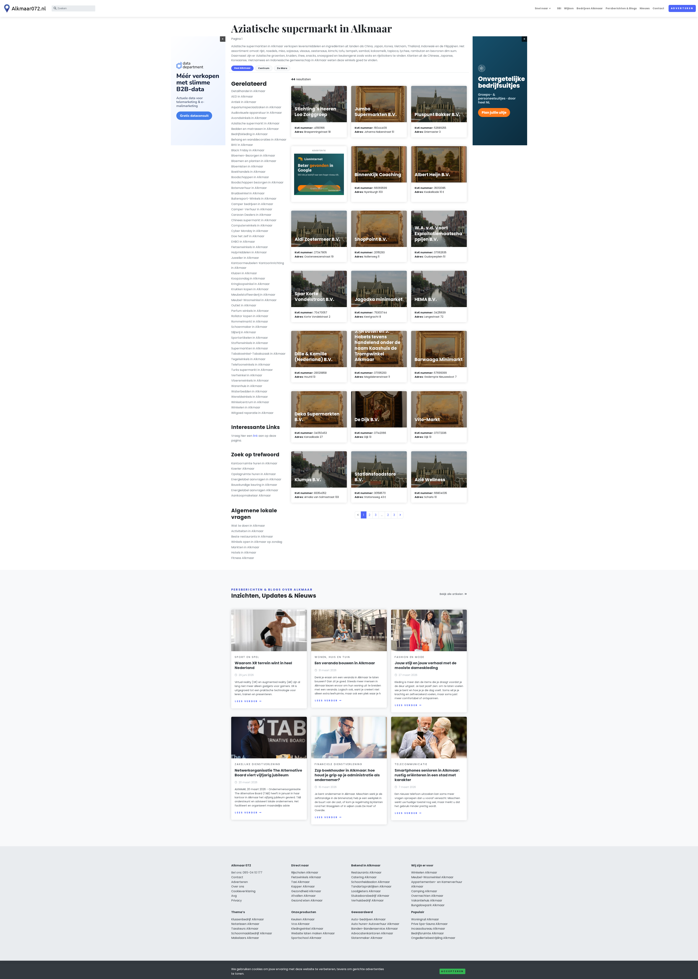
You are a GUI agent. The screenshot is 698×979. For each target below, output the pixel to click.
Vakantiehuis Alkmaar (426, 900)
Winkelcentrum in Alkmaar (250, 402)
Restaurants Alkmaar (366, 872)
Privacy (236, 900)
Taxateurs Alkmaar (244, 929)
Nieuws (645, 8)
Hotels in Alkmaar (243, 552)
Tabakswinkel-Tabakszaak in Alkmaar (258, 354)
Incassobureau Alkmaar (428, 929)
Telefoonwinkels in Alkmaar (250, 364)
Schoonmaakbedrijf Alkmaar (251, 933)
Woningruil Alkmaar (425, 919)
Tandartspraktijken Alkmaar (371, 886)
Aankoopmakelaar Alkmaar (251, 495)
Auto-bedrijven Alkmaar (368, 919)
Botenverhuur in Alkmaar (249, 188)
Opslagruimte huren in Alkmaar (253, 474)
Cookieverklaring (243, 891)
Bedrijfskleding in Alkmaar (249, 134)
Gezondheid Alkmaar (306, 891)
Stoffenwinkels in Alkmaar (249, 343)
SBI (559, 8)
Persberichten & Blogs (621, 8)
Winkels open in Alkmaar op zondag (256, 542)
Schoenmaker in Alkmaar (249, 327)
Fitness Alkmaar (242, 558)
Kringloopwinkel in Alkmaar (250, 284)
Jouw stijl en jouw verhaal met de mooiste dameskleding (425, 665)
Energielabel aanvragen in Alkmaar (256, 479)
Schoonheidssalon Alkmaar (370, 882)
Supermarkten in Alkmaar (249, 348)
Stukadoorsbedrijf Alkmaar (370, 896)
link (255, 436)
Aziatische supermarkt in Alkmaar (255, 123)
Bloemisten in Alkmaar (247, 166)
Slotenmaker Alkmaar (367, 938)
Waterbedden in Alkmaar (249, 391)
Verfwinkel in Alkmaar (246, 375)
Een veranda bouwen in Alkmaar (345, 663)
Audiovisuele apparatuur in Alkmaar (256, 113)
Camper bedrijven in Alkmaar (252, 204)
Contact (658, 8)
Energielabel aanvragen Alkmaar (254, 490)
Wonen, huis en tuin (332, 657)
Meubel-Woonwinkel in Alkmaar (254, 300)
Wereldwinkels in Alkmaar (249, 397)
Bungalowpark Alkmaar (428, 905)
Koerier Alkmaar (242, 469)
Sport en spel (247, 657)
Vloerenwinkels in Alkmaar (250, 380)
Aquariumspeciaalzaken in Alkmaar (256, 107)
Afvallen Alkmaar (303, 896)
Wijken (569, 8)
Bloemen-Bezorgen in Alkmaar (253, 155)
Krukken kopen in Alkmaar (250, 289)
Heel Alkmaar (242, 68)
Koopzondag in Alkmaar (248, 278)
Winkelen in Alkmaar (245, 407)
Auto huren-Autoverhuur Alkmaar (375, 924)
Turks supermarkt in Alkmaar (252, 370)
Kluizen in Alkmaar (244, 273)
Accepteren (452, 971)
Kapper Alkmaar (303, 886)
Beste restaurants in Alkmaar (252, 536)
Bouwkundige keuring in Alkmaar (254, 485)
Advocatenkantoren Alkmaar (372, 933)
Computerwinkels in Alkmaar (251, 225)
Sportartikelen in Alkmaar (249, 338)
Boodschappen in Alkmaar (250, 177)
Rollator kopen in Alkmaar (249, 316)
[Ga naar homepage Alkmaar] (24, 8)
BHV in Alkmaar (242, 145)
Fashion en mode (409, 657)
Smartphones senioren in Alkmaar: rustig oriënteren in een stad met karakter (427, 775)
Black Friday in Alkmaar (247, 150)
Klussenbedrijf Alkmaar (247, 919)
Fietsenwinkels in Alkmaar (249, 247)
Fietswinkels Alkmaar (306, 877)
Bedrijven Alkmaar (590, 8)
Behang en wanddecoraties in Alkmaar (258, 139)
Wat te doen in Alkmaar (248, 526)
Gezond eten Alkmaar (307, 900)
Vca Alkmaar (300, 924)
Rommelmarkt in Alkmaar (249, 321)
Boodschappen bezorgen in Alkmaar (257, 182)
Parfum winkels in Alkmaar (250, 311)
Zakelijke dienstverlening (257, 764)
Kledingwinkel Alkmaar (307, 929)
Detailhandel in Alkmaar (248, 91)
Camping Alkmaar (424, 891)
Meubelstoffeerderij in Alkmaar (253, 295)
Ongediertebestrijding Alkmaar (433, 938)
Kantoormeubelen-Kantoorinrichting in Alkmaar (257, 265)
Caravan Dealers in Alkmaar (251, 215)
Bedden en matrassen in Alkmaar (255, 129)
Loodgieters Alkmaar (366, 891)
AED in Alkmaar (242, 96)
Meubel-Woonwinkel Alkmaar (432, 877)
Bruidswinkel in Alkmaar (248, 193)
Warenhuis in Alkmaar (246, 386)
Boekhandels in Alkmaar (248, 172)
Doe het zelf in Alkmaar (247, 236)
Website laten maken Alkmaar (313, 933)
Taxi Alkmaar (300, 882)
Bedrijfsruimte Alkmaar (427, 933)
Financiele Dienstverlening (338, 764)
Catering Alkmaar (364, 877)
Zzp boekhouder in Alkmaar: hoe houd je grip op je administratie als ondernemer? (347, 775)
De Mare (282, 68)
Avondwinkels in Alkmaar (249, 118)
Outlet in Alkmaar (243, 305)
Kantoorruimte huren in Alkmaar (254, 463)
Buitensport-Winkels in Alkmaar (253, 198)
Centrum (263, 68)
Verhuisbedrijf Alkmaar (367, 900)
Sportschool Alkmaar (306, 938)
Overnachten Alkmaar (427, 896)
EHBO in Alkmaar (243, 242)
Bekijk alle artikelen (451, 594)
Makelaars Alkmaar (245, 938)
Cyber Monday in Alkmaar (249, 231)
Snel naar (541, 8)
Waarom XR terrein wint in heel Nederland (263, 665)
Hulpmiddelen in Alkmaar (249, 252)
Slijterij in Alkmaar (243, 332)
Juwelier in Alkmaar (245, 258)
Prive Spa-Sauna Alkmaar (429, 924)
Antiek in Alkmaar (243, 102)
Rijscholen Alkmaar (304, 872)
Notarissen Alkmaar (245, 924)
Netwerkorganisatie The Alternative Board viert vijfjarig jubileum (268, 773)
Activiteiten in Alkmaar (247, 531)
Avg (234, 896)
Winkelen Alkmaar (424, 872)
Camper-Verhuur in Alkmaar (251, 209)
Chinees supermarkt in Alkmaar (253, 220)
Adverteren (682, 8)
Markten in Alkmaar (245, 547)
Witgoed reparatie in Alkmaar (252, 413)
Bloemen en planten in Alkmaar (253, 161)
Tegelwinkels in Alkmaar (248, 359)
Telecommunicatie (411, 764)
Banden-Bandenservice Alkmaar (374, 929)
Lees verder (246, 701)
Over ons (237, 886)
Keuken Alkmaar (303, 919)
